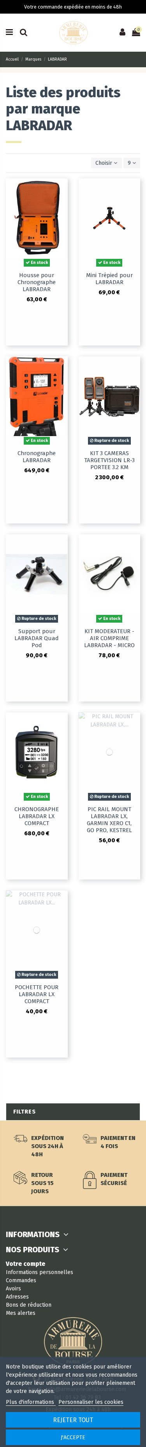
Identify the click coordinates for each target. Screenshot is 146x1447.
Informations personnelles (39, 1272)
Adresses (17, 1296)
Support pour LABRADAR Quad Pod (36, 638)
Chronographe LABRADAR (37, 457)
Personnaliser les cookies (90, 1402)
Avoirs (13, 1288)
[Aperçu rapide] (62, 190)
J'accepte (73, 1437)
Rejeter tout (73, 1420)
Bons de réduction (28, 1305)
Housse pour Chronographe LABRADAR (37, 282)
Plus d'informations (31, 1402)
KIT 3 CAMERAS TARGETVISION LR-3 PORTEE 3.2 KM (109, 460)
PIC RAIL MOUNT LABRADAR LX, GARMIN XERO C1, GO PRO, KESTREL (109, 820)
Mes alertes (20, 1313)
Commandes (21, 1280)
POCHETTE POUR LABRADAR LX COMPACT (36, 994)
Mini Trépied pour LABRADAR (109, 279)
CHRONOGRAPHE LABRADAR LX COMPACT (36, 816)
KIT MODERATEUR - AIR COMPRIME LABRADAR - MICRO (109, 638)
